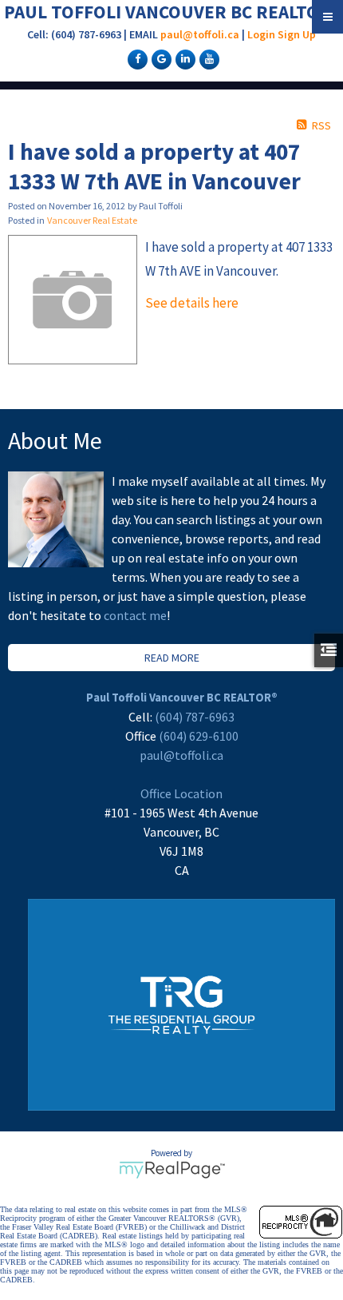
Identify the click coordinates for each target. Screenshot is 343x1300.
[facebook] (136, 58)
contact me (135, 615)
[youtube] (207, 58)
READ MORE (171, 657)
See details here (192, 303)
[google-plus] (160, 58)
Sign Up (297, 34)
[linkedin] (183, 58)
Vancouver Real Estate (92, 220)
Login (261, 34)
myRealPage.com (172, 1170)
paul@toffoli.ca (199, 34)
